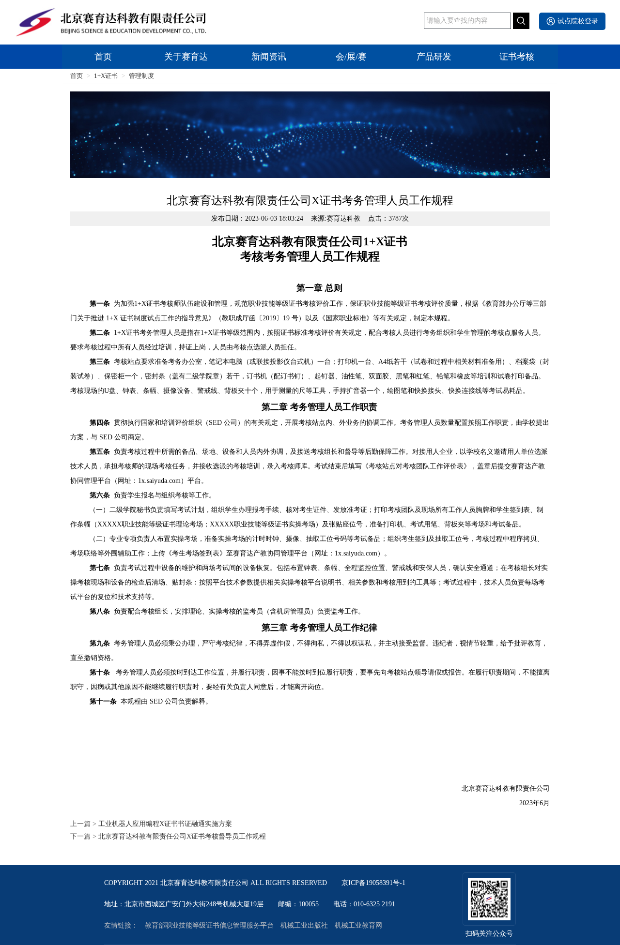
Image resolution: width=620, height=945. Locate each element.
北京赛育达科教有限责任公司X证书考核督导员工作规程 (182, 836)
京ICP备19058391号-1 (373, 883)
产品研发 (434, 56)
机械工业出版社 (304, 925)
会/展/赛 (351, 56)
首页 (103, 56)
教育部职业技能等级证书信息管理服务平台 (209, 925)
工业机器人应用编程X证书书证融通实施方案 (165, 824)
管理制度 (141, 76)
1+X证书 (106, 76)
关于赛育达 (186, 56)
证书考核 (516, 56)
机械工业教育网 (358, 925)
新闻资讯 (268, 56)
